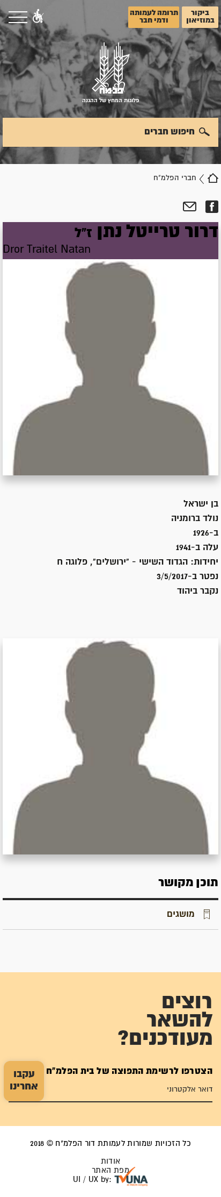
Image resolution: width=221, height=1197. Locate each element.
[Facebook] (211, 207)
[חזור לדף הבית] (213, 178)
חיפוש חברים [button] (169, 132)
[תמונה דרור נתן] (110, 746)
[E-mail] (189, 207)
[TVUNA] (131, 1176)
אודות (111, 1161)
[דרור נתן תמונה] (110, 348)
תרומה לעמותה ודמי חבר (154, 17)
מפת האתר (110, 1170)
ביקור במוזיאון (200, 17)
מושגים (181, 914)
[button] (38, 17)
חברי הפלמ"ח (174, 178)
